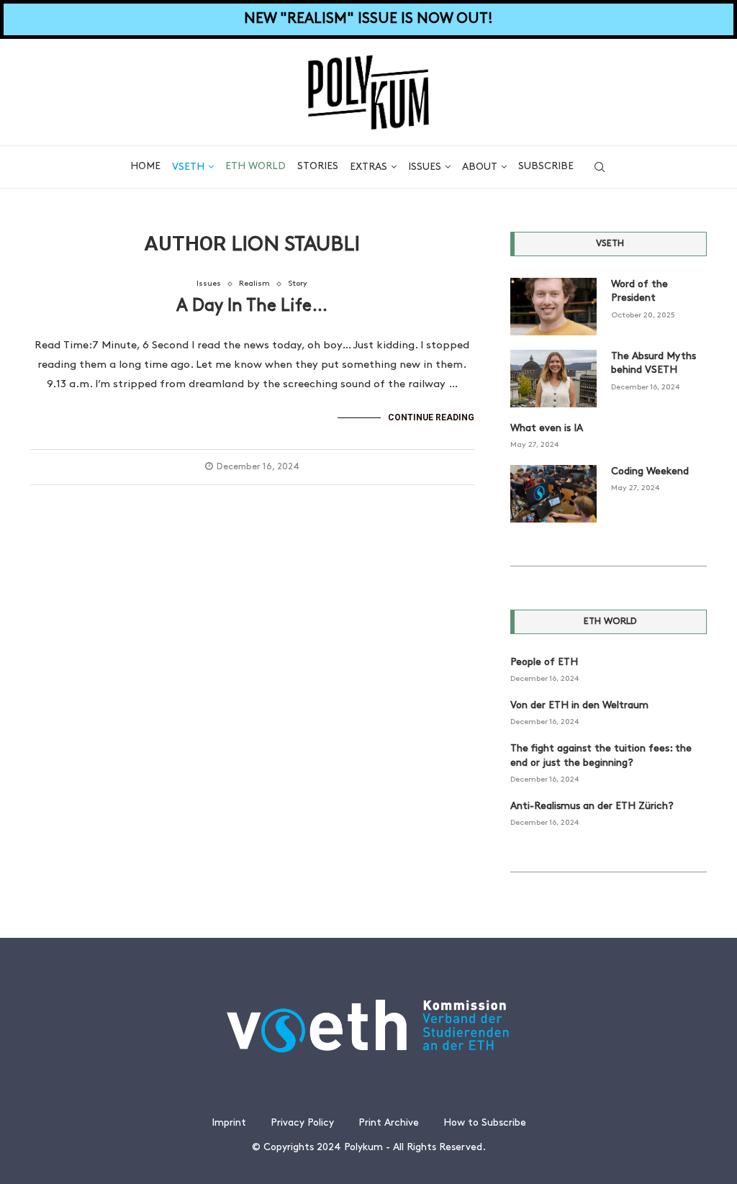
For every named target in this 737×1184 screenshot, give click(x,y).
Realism (254, 284)
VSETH (188, 167)
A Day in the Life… (251, 306)
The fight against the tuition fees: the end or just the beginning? (601, 756)
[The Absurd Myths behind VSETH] (553, 378)
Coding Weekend (650, 471)
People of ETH (544, 662)
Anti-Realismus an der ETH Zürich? (592, 806)
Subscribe (546, 166)
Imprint (229, 1123)
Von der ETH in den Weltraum (579, 705)
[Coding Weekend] (553, 494)
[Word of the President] (553, 306)
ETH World (255, 166)
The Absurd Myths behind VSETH (653, 363)
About (479, 167)
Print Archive (388, 1123)
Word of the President (639, 291)
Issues (424, 167)
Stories (317, 166)
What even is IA (546, 428)
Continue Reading (431, 417)
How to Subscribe (484, 1123)
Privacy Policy (302, 1123)
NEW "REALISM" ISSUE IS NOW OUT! (368, 19)
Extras (368, 167)
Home (145, 166)
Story (297, 284)
